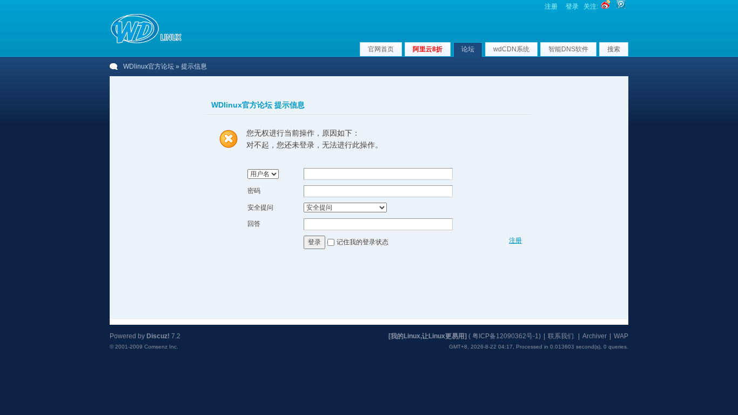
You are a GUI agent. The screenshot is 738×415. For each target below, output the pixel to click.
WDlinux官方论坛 (148, 66)
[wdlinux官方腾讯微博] (620, 6)
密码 (253, 191)
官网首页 (381, 49)
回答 (253, 223)
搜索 (613, 49)
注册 (551, 6)
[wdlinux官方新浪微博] (605, 6)
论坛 (467, 49)
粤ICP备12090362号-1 (505, 336)
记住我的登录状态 (362, 242)
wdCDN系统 (511, 49)
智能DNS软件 (568, 49)
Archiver (594, 336)
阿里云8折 (427, 49)
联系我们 (561, 336)
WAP (621, 336)
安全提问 (260, 207)
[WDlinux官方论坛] (146, 42)
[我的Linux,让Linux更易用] (427, 336)
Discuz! (158, 336)
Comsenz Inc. (161, 347)
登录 (572, 6)
